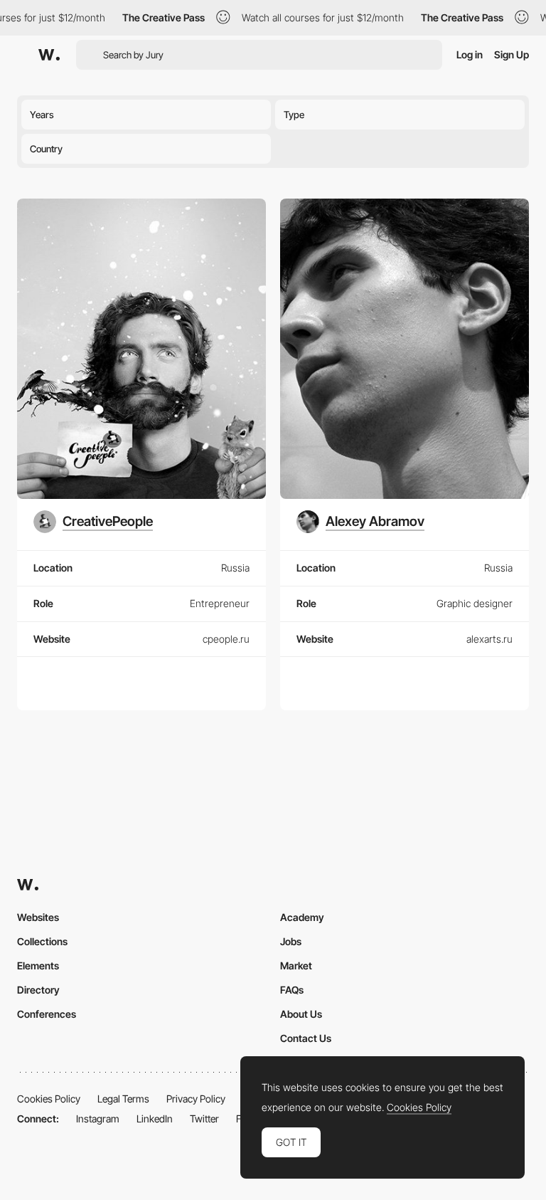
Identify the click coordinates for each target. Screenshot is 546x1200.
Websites (38, 917)
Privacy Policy (195, 1099)
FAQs (292, 990)
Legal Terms (123, 1099)
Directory (38, 990)
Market (296, 965)
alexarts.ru (489, 639)
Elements (38, 965)
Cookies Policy (48, 1099)
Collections (42, 941)
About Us (301, 1014)
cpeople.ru (226, 639)
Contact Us (305, 1038)
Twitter (204, 1118)
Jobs (290, 941)
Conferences (46, 1014)
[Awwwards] (49, 54)
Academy (302, 917)
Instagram (97, 1118)
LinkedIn (154, 1118)
